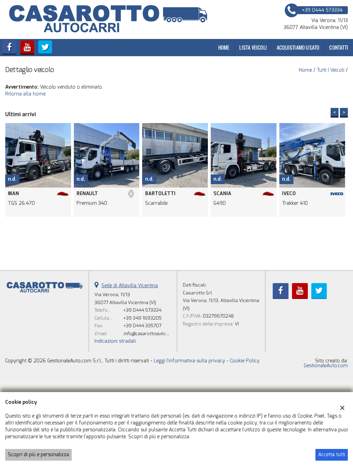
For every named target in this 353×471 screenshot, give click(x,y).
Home (224, 47)
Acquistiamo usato (298, 47)
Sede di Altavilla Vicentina (129, 285)
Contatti (338, 47)
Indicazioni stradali (115, 341)
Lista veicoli (253, 47)
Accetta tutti (331, 454)
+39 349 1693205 (142, 318)
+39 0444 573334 (142, 310)
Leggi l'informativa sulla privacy (189, 361)
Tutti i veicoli (330, 70)
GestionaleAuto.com (326, 365)
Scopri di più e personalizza (38, 454)
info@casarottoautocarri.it (151, 334)
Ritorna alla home (25, 94)
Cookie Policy (245, 361)
